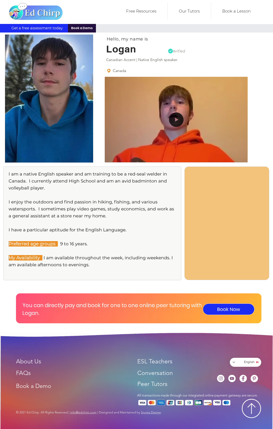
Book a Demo (33, 385)
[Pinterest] (254, 378)
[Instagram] (220, 378)
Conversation (155, 373)
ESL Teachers (154, 361)
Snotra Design (151, 412)
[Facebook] (243, 378)
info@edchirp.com (83, 412)
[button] (176, 157)
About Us (28, 361)
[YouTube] (232, 378)
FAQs (23, 373)
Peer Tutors (152, 384)
